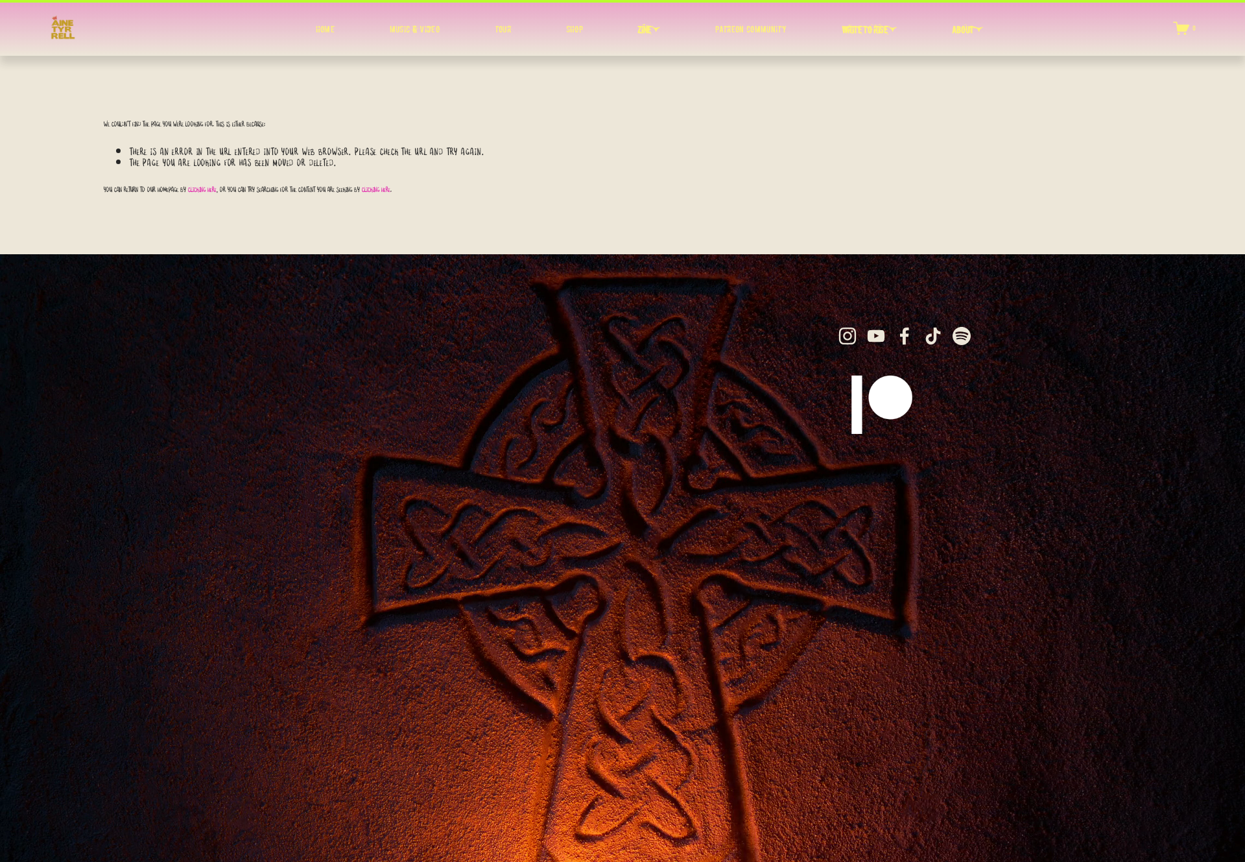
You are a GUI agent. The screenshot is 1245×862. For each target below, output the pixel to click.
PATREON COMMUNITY (751, 29)
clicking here (202, 188)
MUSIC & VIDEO (415, 29)
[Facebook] (904, 336)
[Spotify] (962, 336)
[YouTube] (876, 336)
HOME (325, 29)
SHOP (574, 29)
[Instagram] (847, 336)
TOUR (503, 29)
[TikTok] (933, 336)
